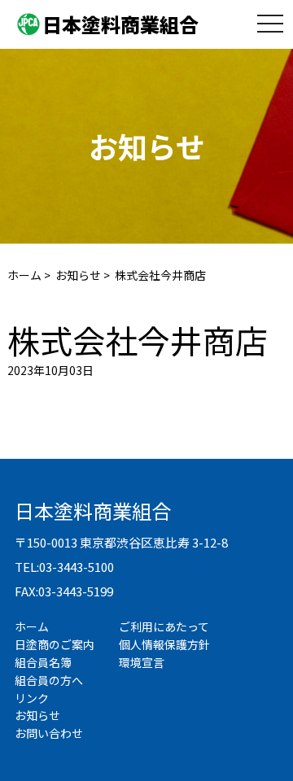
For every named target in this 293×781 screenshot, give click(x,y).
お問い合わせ (49, 733)
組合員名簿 (43, 662)
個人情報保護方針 (164, 644)
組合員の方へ (49, 680)
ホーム (24, 275)
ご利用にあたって (164, 626)
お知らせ (78, 275)
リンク (32, 698)
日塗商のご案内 (54, 644)
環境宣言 (141, 662)
